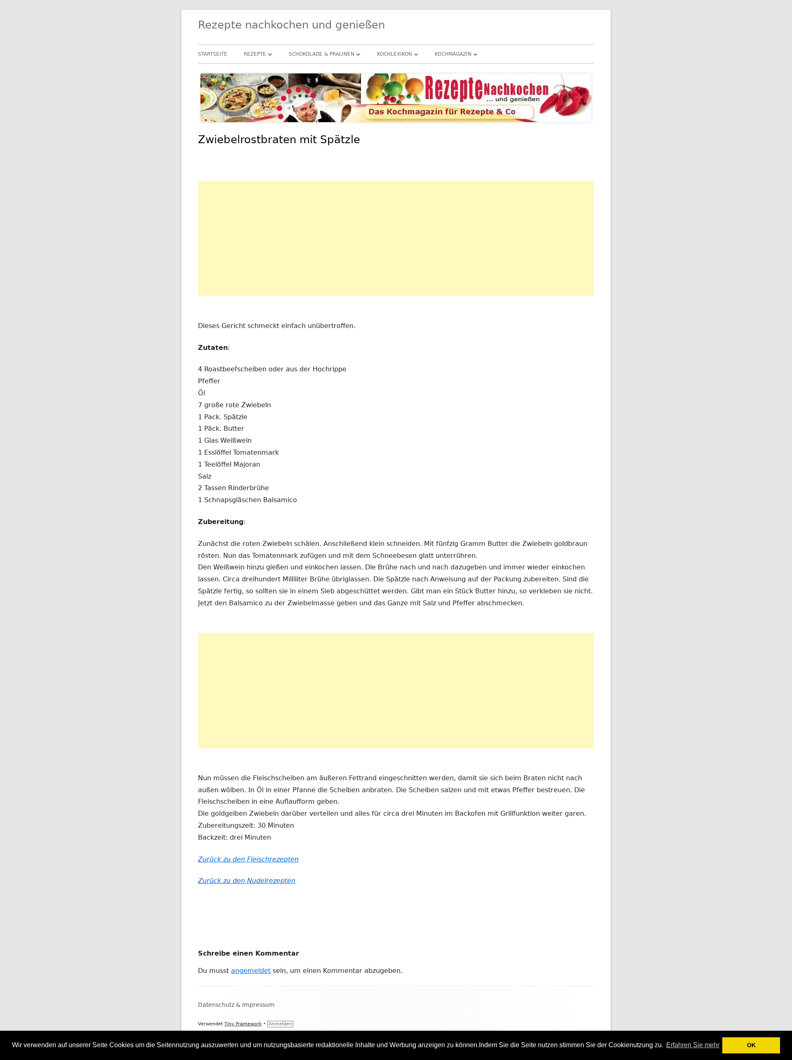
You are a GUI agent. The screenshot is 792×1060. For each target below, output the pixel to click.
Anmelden (280, 1024)
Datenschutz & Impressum (236, 1004)
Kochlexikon (394, 54)
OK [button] (751, 1045)
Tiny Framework (243, 1024)
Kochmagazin (453, 54)
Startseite (212, 54)
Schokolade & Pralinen (321, 54)
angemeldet (251, 971)
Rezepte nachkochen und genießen (291, 25)
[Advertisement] (396, 238)
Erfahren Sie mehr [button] (692, 1044)
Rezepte (255, 54)
